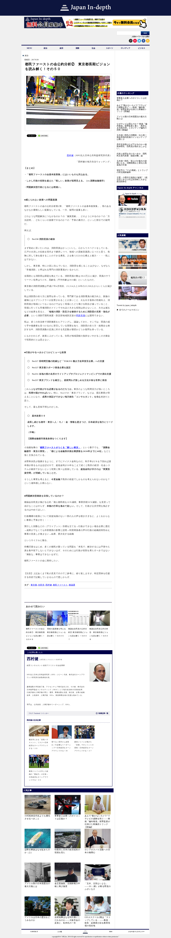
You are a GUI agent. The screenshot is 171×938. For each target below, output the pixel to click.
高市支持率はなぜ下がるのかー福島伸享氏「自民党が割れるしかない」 (132, 146)
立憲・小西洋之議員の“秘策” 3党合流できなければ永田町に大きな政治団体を (132, 179)
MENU (29, 48)
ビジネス (141, 48)
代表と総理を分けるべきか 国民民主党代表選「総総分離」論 (132, 155)
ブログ (31, 713)
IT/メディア (125, 48)
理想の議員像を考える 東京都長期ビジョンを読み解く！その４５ (57, 632)
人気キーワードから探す (141, 36)
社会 (93, 48)
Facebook (37, 713)
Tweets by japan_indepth (126, 305)
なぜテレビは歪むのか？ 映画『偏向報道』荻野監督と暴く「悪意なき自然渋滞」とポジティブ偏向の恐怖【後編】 (132, 127)
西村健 (70, 155)
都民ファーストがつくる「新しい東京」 (60, 447)
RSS (110, 931)
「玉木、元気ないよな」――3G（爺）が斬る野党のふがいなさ (98, 886)
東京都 (34, 585)
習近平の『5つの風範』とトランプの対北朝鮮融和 (132, 171)
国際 (77, 48)
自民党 (41, 585)
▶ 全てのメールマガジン (128, 310)
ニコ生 (59, 931)
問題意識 (80, 315)
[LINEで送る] (42, 136)
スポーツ (109, 48)
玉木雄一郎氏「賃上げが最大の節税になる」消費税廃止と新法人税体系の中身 (132, 163)
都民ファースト (60, 585)
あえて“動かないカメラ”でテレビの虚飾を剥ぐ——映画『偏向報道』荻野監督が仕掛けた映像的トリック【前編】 (97, 821)
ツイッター (45, 713)
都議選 (72, 585)
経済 (61, 48)
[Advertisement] (68, 144)
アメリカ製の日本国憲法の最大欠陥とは (132, 118)
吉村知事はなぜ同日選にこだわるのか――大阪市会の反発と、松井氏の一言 (67, 920)
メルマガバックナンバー (136, 931)
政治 (45, 48)
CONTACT (34, 931)
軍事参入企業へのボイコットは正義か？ (132, 99)
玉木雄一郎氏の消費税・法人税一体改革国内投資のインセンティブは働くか (132, 137)
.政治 (26, 56)
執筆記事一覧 (103, 713)
